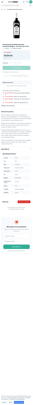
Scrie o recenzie (25, 202)
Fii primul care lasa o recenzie (19, 75)
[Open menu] (2, 1)
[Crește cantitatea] (20, 63)
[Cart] (30, 1)
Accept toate (19, 402)
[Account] (23, 1)
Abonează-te (16, 247)
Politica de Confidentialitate (17, 399)
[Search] (30, 5)
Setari (4, 402)
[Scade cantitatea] (10, 63)
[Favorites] (27, 1)
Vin (5, 9)
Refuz (10, 402)
